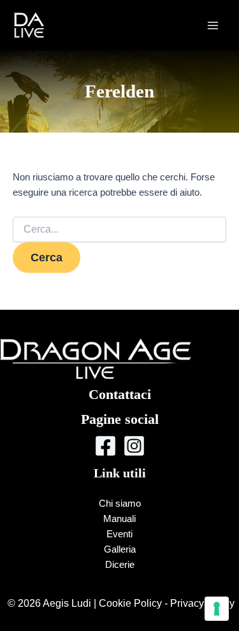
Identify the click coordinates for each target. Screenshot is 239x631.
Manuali (119, 519)
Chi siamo (120, 503)
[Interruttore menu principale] (212, 25)
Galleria (120, 549)
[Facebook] (105, 446)
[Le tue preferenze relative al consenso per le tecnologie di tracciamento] (217, 609)
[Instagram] (134, 446)
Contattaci (120, 394)
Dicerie (119, 565)
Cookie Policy (130, 603)
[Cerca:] (119, 229)
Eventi (119, 534)
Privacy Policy (202, 603)
